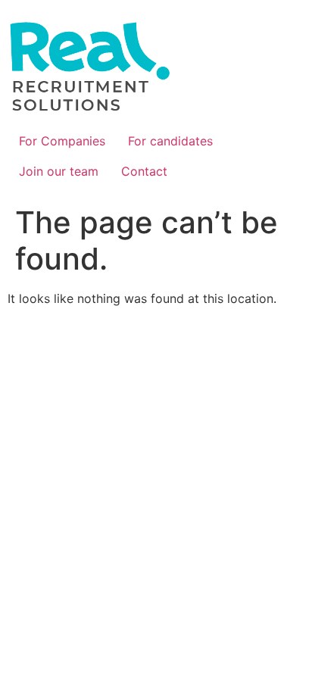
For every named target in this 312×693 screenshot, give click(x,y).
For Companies (62, 140)
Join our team (58, 171)
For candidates (170, 140)
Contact (144, 171)
